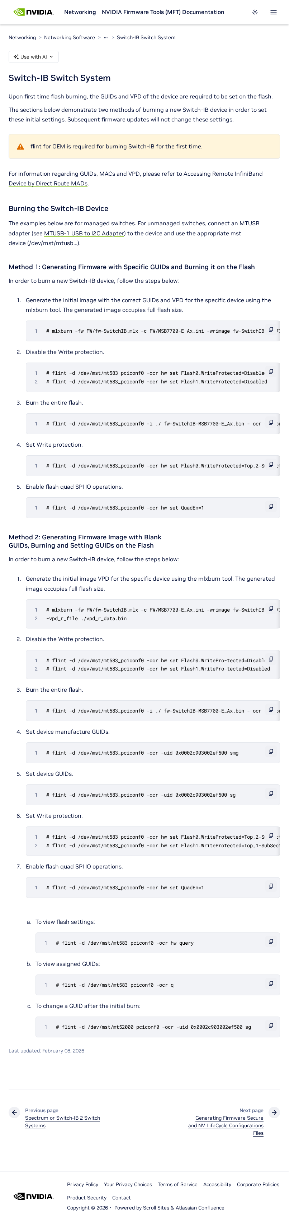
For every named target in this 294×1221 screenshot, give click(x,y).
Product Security (86, 1197)
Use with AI (33, 57)
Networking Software (69, 37)
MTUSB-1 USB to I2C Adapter (84, 233)
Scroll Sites (156, 1207)
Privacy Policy (82, 1184)
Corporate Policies (258, 1184)
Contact (121, 1197)
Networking (80, 11)
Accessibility (217, 1184)
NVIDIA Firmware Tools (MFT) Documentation (163, 11)
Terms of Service (178, 1184)
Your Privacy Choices (128, 1184)
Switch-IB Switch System (146, 37)
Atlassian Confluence (200, 1207)
